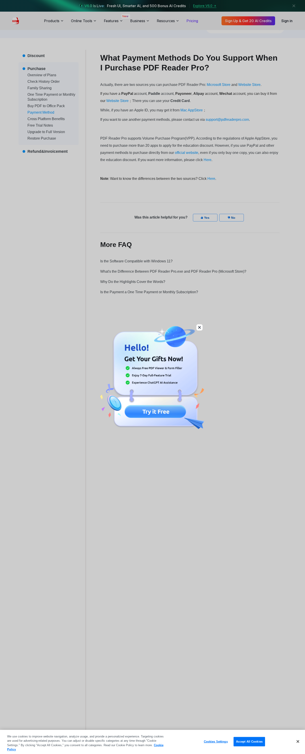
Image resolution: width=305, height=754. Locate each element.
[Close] (298, 741)
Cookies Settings (216, 741)
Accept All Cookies (249, 741)
